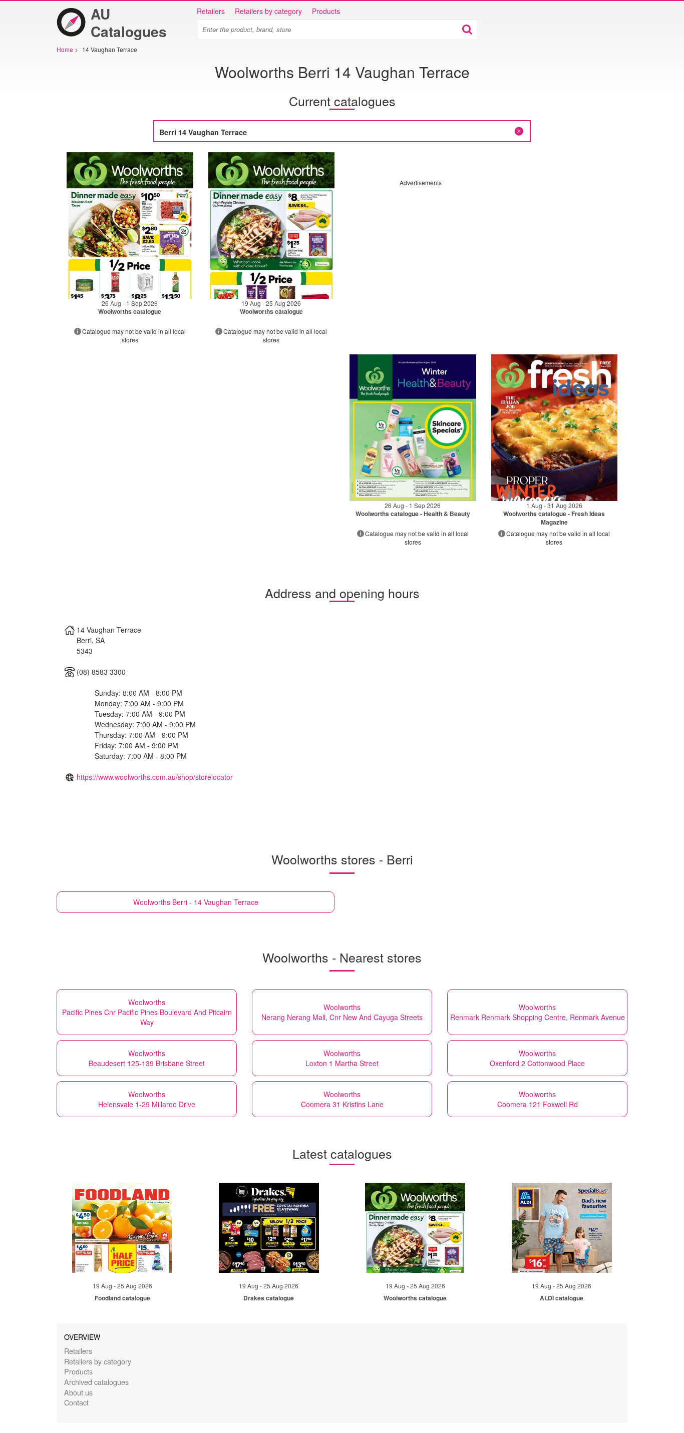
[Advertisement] (484, 257)
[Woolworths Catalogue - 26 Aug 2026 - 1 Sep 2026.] (130, 225)
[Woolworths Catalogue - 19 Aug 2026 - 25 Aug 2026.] (271, 225)
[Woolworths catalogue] (415, 1228)
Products (326, 11)
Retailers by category (268, 11)
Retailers (211, 11)
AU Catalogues (129, 22)
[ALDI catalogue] (562, 1228)
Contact (76, 1402)
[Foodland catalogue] (122, 1228)
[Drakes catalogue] (269, 1228)
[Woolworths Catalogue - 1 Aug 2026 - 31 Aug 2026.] (554, 427)
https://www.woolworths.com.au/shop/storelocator (155, 777)
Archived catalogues (96, 1381)
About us (78, 1392)
